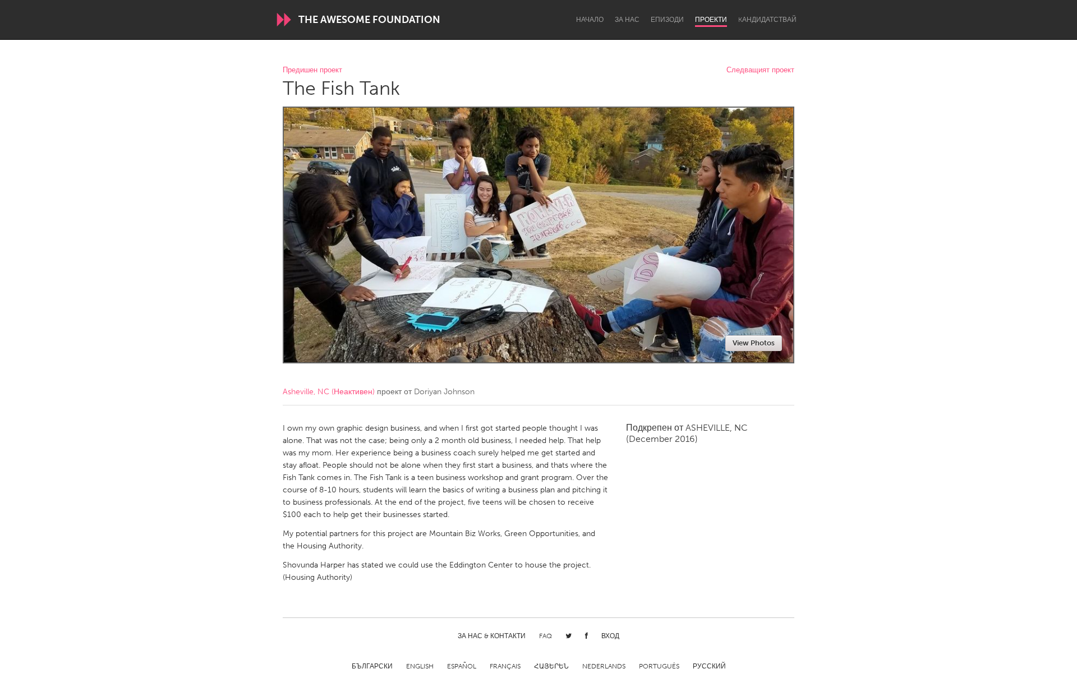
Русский (709, 666)
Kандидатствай (767, 20)
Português (659, 666)
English (420, 666)
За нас (627, 20)
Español (461, 666)
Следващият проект (760, 70)
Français (505, 666)
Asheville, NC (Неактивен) (329, 391)
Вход (610, 636)
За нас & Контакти (492, 636)
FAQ (545, 636)
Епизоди (667, 20)
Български (372, 666)
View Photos (754, 343)
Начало (590, 20)
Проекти (711, 20)
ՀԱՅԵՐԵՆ (551, 666)
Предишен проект (312, 70)
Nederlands (603, 666)
